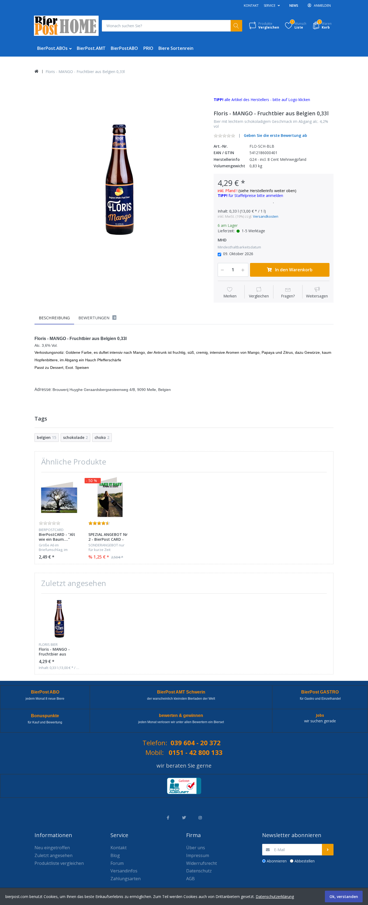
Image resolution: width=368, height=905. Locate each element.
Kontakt (251, 5)
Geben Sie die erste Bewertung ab (275, 135)
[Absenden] (328, 849)
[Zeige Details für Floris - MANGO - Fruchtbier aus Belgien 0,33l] (59, 618)
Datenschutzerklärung (275, 896)
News (293, 5)
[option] (119, 177)
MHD (222, 240)
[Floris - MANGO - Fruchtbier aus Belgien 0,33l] (119, 177)
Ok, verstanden (343, 896)
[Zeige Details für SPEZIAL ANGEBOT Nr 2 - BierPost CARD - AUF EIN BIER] (109, 497)
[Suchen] (236, 26)
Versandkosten (265, 216)
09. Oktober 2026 (238, 253)
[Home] (36, 71)
